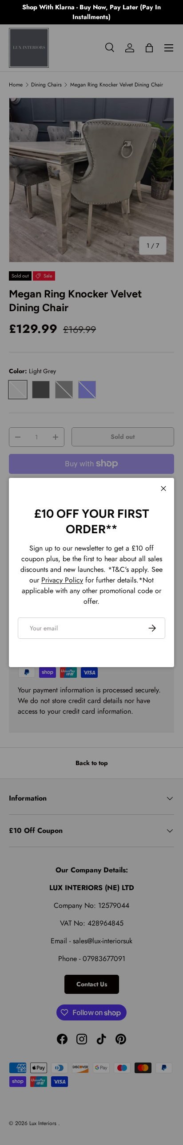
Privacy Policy (62, 580)
